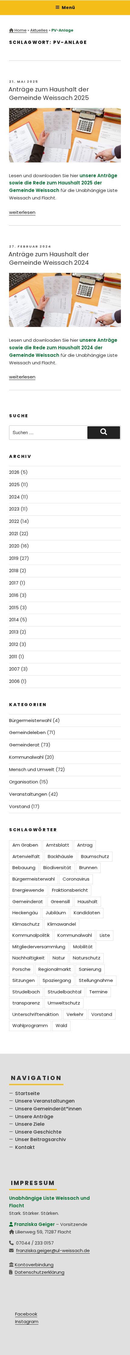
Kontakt (25, 1147)
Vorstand (19, 806)
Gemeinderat (24, 745)
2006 (14, 681)
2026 (14, 472)
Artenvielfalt (26, 856)
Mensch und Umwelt (31, 769)
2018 (13, 570)
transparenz (26, 1003)
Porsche (21, 969)
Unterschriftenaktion (35, 1014)
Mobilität (83, 946)
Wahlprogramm (30, 1025)
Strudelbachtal (64, 992)
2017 (13, 583)
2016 (13, 595)
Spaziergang (57, 980)
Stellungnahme (96, 980)
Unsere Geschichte (38, 1131)
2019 (13, 558)
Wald (61, 1025)
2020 (14, 546)
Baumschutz (95, 856)
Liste (105, 935)
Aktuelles (39, 30)
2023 (14, 509)
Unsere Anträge (34, 1116)
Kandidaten (87, 912)
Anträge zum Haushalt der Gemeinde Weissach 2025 (48, 93)
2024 (14, 497)
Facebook (26, 1314)
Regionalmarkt (54, 969)
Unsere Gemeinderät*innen (48, 1108)
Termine (98, 992)
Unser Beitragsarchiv (40, 1139)
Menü (68, 8)
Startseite (27, 1093)
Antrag (85, 845)
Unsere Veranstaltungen (45, 1100)
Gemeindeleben (27, 732)
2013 (13, 632)
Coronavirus (76, 879)
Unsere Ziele (29, 1124)
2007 (14, 669)
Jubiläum (56, 912)
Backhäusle (60, 856)
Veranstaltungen (28, 794)
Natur (59, 958)
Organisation (23, 782)
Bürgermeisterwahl (30, 720)
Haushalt (88, 901)
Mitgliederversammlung (38, 946)
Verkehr (75, 1014)
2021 (13, 533)
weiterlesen (22, 212)
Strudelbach (26, 992)
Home (21, 30)
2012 (13, 644)
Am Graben (25, 845)
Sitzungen (23, 980)
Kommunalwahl (26, 757)
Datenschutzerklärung (39, 1272)
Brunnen (88, 867)
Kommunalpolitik (31, 935)
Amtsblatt (57, 845)
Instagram (26, 1321)
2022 (14, 521)
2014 (14, 619)
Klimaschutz (26, 924)
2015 (14, 607)
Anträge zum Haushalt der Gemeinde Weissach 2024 (48, 258)
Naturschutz (86, 958)
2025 (14, 484)
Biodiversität (57, 867)
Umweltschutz (64, 1003)
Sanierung (90, 969)
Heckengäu (25, 912)
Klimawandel (61, 924)
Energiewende (28, 890)
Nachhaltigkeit (28, 958)
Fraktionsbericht (70, 890)
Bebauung (23, 867)
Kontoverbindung (34, 1264)
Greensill (60, 901)
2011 (13, 656)
